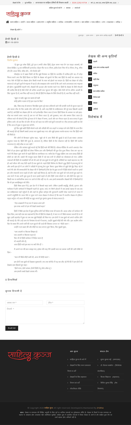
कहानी (95, 61)
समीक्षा (119, 22)
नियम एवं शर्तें (75, 382)
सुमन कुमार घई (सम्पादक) (110, 359)
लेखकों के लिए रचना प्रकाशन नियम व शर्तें (79, 368)
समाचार (68, 8)
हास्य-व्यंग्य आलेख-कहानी (104, 35)
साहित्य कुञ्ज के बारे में (55, 8)
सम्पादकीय (69, 22)
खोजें (19, 29)
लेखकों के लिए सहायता (78, 377)
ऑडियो (95, 109)
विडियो (95, 103)
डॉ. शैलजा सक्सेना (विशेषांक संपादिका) (109, 368)
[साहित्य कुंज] (18, 14)
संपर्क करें (77, 8)
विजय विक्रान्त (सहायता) (109, 377)
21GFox (100, 408)
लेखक (12, 29)
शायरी (23, 22)
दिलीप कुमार (12, 60)
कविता (95, 73)
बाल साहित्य (86, 22)
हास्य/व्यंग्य (41, 22)
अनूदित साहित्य (52, 22)
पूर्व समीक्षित (28, 3)
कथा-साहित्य (32, 22)
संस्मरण (77, 22)
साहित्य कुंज (48, 408)
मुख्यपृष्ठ (81, 35)
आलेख (61, 22)
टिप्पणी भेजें (11, 328)
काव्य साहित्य (15, 22)
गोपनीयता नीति (75, 388)
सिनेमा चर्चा (96, 97)
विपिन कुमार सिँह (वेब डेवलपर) (107, 385)
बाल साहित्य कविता (99, 91)
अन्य (104, 22)
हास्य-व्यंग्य (89, 35)
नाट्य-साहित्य (96, 22)
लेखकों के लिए (17, 3)
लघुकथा (95, 85)
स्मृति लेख (96, 79)
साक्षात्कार (111, 22)
